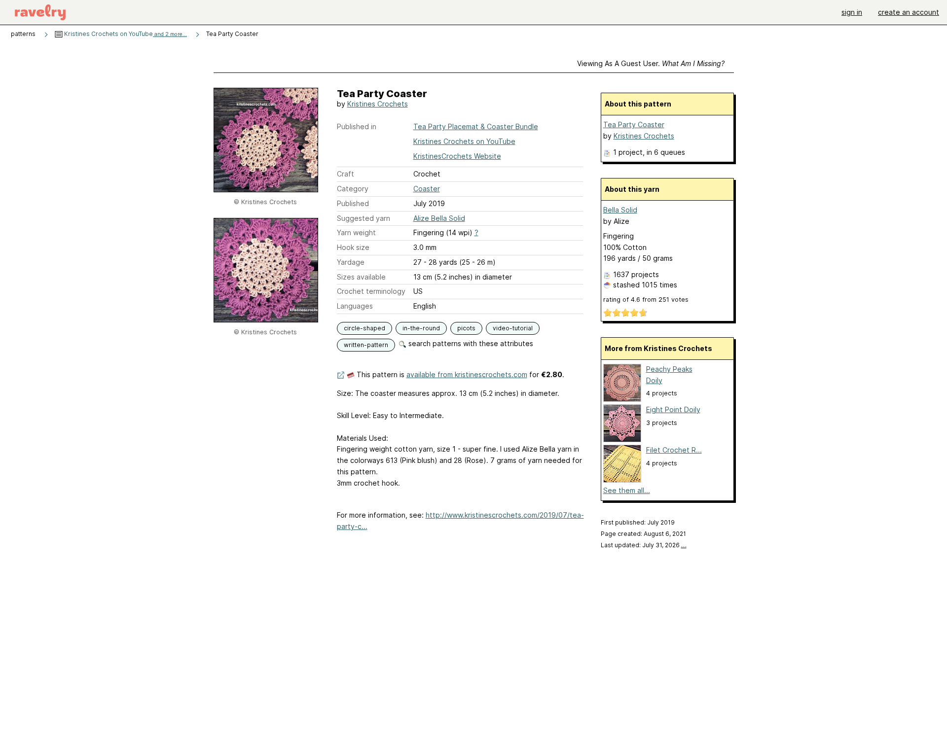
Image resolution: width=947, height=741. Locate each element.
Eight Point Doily (673, 409)
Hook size (353, 247)
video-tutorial (513, 328)
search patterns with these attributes (469, 343)
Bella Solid (620, 210)
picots (466, 328)
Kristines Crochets (377, 104)
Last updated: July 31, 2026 (644, 545)
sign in (851, 12)
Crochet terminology (371, 291)
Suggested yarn (363, 218)
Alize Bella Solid (439, 218)
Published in (356, 126)
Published (353, 203)
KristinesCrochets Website (457, 156)
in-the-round (421, 328)
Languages (355, 306)
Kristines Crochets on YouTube (125, 33)
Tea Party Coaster (633, 124)
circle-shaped (364, 328)
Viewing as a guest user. (651, 63)
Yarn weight (356, 232)
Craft (345, 174)
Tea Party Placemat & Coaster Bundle (475, 126)
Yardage (350, 262)
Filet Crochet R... (674, 450)
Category (352, 188)
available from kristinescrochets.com (466, 374)
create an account (908, 12)
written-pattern (366, 345)
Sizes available (361, 277)
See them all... (626, 490)
